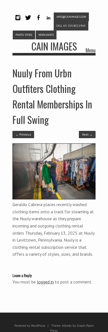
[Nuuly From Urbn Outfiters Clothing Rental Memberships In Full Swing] (54, 198)
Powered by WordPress (29, 326)
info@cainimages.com (71, 17)
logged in (45, 282)
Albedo (67, 326)
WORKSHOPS (46, 35)
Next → (87, 134)
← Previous (23, 134)
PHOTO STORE (24, 35)
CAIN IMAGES (54, 46)
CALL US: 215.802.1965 (71, 25)
